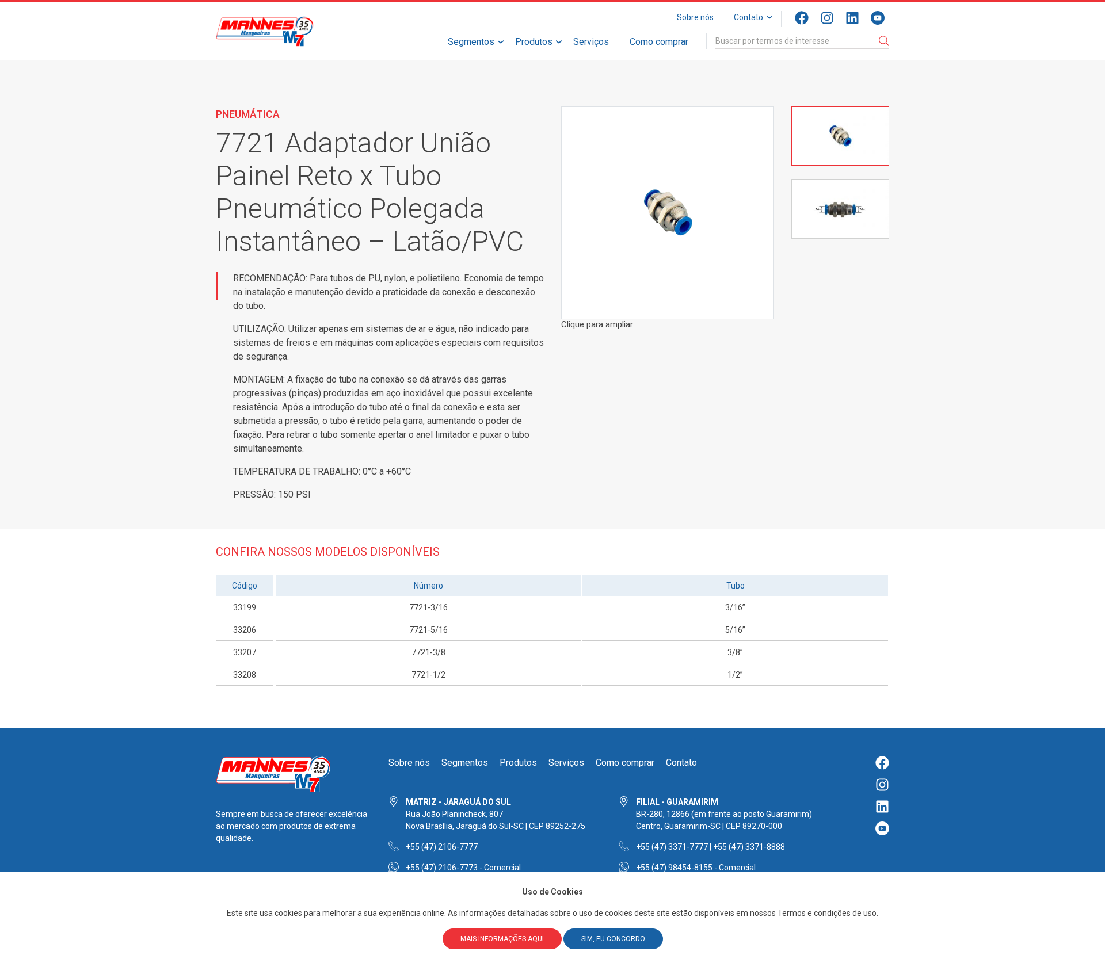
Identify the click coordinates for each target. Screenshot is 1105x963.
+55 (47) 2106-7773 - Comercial (463, 867)
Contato (748, 17)
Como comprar (659, 41)
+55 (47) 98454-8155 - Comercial (696, 867)
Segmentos (471, 41)
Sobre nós (695, 17)
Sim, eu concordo (613, 939)
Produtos (533, 41)
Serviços (591, 41)
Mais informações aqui (502, 939)
